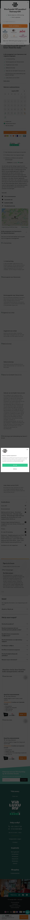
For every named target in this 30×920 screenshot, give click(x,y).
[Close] (27, 449)
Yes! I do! (15, 465)
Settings (15, 468)
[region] (15, 460)
